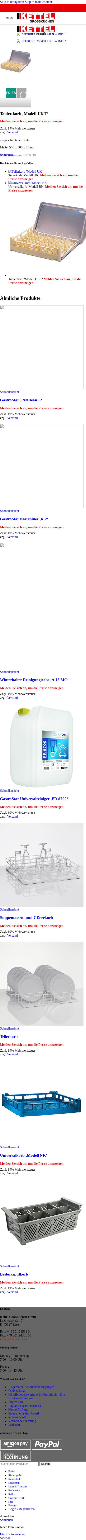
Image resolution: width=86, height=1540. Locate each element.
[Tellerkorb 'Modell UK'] (25, 171)
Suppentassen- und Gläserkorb (26, 917)
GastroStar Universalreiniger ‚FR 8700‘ (34, 799)
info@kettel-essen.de (14, 1339)
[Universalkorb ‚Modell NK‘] (43, 1102)
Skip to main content (38, 2)
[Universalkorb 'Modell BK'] (28, 183)
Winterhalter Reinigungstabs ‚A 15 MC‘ (34, 680)
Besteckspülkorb (14, 1274)
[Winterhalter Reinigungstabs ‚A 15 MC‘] (43, 606)
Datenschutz (16, 1390)
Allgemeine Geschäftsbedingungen (31, 1387)
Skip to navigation (12, 2)
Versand (12, 132)
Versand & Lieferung (22, 1421)
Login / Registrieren (21, 1509)
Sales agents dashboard (23, 1413)
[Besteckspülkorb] (43, 1221)
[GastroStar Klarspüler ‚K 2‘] (43, 466)
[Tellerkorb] (43, 984)
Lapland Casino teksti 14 (24, 1406)
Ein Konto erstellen (12, 1534)
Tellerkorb (9, 1036)
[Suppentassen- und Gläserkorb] (43, 865)
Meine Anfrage (18, 1409)
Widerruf (14, 1424)
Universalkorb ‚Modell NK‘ (23, 1155)
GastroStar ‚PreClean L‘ (21, 400)
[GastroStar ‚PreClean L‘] (43, 347)
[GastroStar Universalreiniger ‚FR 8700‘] (43, 746)
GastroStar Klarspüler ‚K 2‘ (24, 519)
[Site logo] (36, 22)
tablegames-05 (17, 1417)
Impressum (15, 1402)
